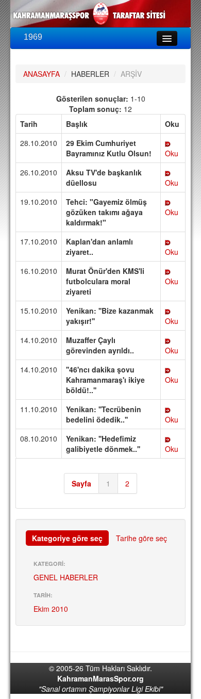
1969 (33, 36)
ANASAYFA (41, 74)
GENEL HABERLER (66, 577)
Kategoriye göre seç (67, 538)
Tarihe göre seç (141, 538)
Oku (171, 153)
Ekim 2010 (51, 609)
